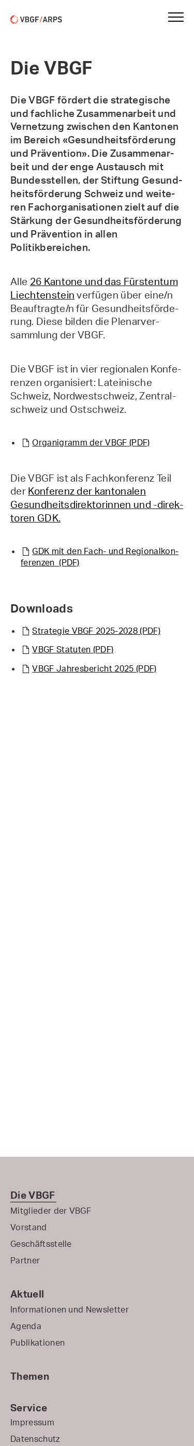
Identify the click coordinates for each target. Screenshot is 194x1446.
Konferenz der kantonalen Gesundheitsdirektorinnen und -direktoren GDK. (96, 504)
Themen (29, 1376)
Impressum (32, 1422)
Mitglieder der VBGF (50, 1210)
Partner (25, 1260)
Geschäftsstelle (41, 1244)
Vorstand (28, 1227)
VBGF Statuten (72, 649)
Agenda (25, 1326)
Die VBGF (32, 1195)
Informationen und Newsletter (69, 1309)
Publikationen (37, 1342)
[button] (171, 17)
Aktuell (27, 1294)
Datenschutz (35, 1439)
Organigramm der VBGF (91, 442)
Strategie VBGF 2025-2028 (96, 630)
